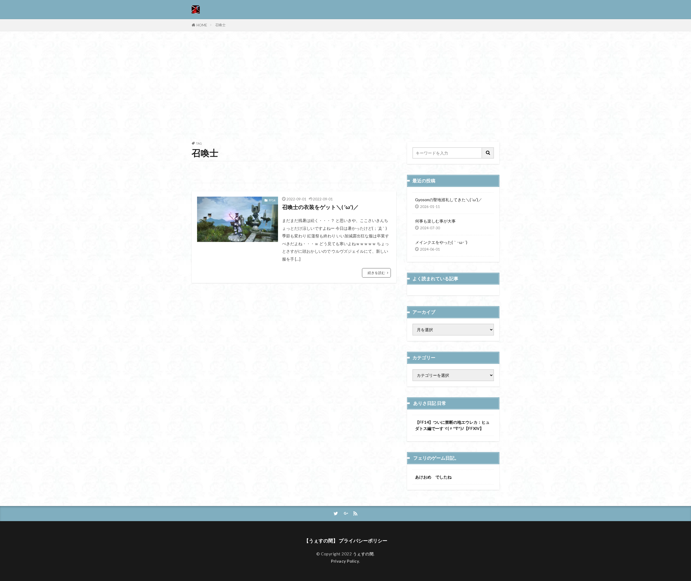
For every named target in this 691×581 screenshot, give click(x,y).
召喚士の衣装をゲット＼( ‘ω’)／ (320, 207)
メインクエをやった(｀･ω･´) (441, 242)
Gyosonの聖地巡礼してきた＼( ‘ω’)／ (448, 199)
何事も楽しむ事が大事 (435, 220)
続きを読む (376, 273)
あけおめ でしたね (433, 476)
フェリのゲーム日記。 (436, 458)
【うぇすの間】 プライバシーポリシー (345, 541)
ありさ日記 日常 (429, 403)
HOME (202, 25)
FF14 (272, 200)
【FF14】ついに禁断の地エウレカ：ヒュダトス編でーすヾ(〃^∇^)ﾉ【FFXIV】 (452, 425)
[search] (488, 153)
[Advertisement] (345, 85)
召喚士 (220, 25)
